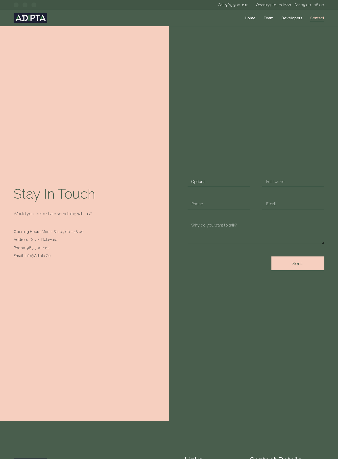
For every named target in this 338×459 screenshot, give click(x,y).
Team (268, 18)
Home (250, 18)
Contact (317, 18)
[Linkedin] (16, 4)
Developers (291, 18)
